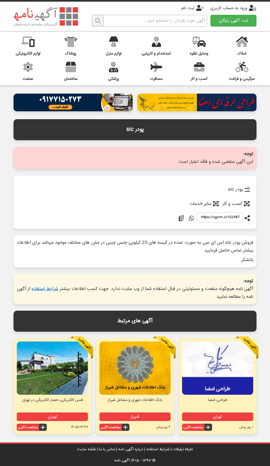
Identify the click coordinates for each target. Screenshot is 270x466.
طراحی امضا (217, 400)
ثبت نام (188, 8)
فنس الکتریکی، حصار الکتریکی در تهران (52, 400)
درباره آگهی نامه (130, 449)
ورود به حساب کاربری (228, 8)
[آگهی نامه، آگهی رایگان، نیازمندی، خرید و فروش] (46, 16)
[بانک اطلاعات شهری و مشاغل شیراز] (135, 368)
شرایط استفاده (45, 289)
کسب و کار (232, 204)
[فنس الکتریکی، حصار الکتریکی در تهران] (52, 368)
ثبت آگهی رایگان (233, 20)
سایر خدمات (200, 204)
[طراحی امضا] (196, 109)
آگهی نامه (122, 460)
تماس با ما (107, 449)
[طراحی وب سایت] (73, 109)
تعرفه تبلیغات (183, 449)
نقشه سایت (86, 449)
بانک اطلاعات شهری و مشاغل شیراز (135, 400)
